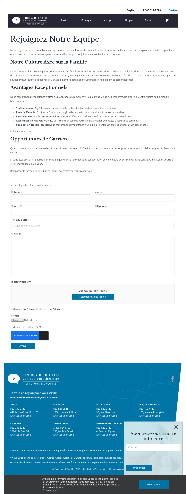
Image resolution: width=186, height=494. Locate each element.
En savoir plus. (50, 490)
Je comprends (154, 484)
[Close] (176, 427)
